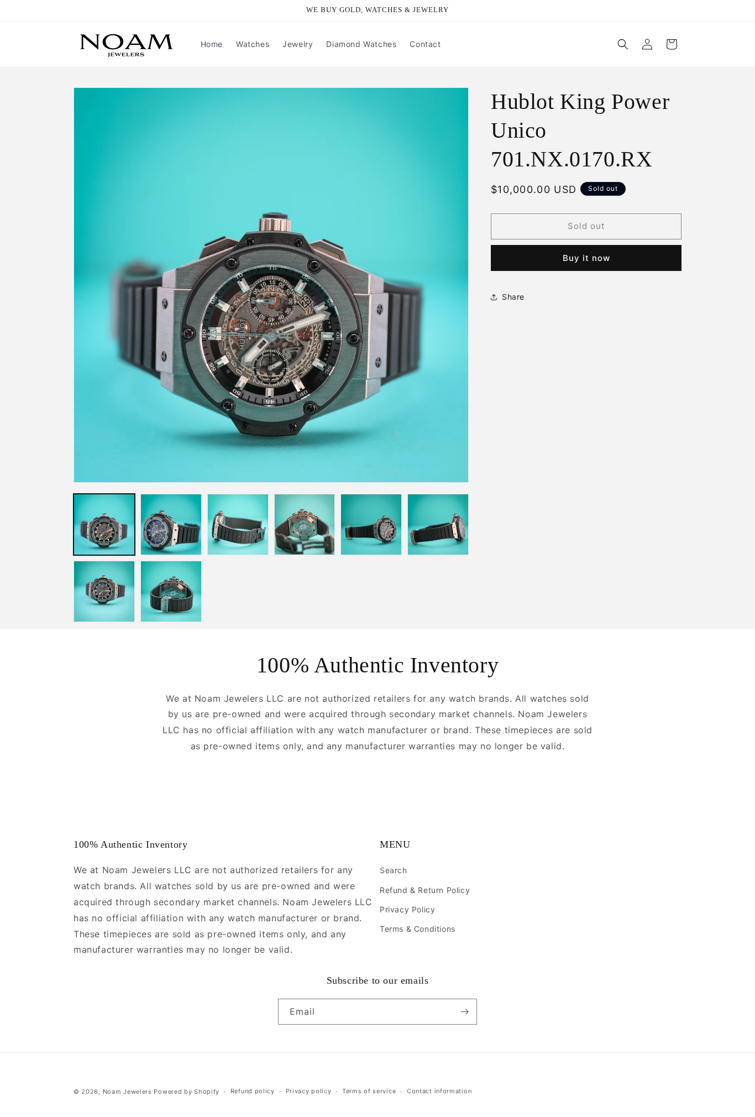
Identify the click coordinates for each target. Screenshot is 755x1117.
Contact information (439, 1091)
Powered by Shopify (186, 1091)
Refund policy (252, 1091)
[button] (623, 44)
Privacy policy (309, 1091)
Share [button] (513, 296)
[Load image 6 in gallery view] (438, 524)
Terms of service (369, 1091)
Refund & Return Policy (425, 890)
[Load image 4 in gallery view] (304, 524)
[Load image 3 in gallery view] (238, 524)
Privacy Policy (407, 909)
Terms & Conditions (417, 928)
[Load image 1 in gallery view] (104, 524)
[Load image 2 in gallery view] (171, 524)
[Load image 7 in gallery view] (104, 591)
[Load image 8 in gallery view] (171, 591)
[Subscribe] (464, 1012)
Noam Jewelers (127, 1091)
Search (393, 870)
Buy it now (586, 258)
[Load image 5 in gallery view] (371, 524)
